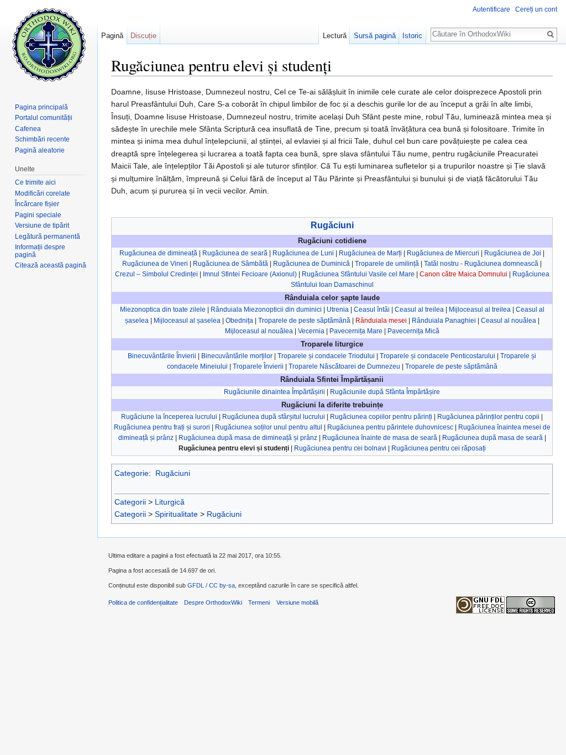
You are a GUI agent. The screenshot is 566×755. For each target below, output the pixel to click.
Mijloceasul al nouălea (259, 331)
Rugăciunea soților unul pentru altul (268, 427)
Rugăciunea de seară (235, 253)
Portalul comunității (43, 118)
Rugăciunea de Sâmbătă (230, 264)
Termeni (259, 602)
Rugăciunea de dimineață (158, 253)
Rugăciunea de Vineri (155, 264)
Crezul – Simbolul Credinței (156, 274)
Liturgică (170, 501)
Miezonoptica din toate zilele (163, 309)
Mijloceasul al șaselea (187, 320)
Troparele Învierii (258, 366)
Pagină (112, 36)
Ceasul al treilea (419, 309)
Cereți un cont (536, 9)
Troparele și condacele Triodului (326, 356)
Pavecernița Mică (413, 331)
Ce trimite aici (35, 182)
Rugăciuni (332, 225)
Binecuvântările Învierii (162, 356)
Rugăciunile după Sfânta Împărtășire (385, 392)
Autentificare (491, 9)
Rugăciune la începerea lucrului (169, 417)
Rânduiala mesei (381, 320)
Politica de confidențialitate (143, 602)
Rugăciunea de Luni (303, 253)
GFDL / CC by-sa (211, 585)
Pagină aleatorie (40, 150)
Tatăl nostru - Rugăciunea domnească (481, 264)
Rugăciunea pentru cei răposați (438, 448)
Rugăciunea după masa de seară (492, 438)
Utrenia (338, 309)
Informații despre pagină (40, 251)
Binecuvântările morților (236, 356)
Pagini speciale (38, 215)
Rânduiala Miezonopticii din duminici (266, 309)
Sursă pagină (375, 36)
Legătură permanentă (47, 236)
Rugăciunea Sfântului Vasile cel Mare (358, 274)
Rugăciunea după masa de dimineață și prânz (248, 438)
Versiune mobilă (297, 602)
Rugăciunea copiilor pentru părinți (381, 417)
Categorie (131, 473)
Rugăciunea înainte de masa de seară (379, 438)
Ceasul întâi (372, 309)
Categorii (130, 501)
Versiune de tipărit (42, 225)
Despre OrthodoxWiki (213, 602)
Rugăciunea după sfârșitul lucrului (273, 417)
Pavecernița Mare (355, 331)
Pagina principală (41, 107)
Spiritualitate (176, 514)
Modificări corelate (42, 193)
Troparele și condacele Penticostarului (437, 356)
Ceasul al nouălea (508, 320)
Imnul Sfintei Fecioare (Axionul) (250, 274)
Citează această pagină (50, 265)
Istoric (412, 36)
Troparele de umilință (387, 264)
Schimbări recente (42, 139)
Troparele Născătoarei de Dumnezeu (344, 366)
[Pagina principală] (48, 44)
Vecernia (311, 331)
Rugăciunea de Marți (370, 253)
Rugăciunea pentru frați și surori (162, 427)
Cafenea (28, 129)
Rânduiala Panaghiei (444, 320)
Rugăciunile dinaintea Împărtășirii (274, 392)
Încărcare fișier (37, 204)
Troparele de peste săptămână (304, 320)
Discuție (143, 36)
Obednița (239, 320)
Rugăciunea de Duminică (311, 264)
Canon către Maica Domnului (463, 274)
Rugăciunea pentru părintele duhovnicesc (390, 427)
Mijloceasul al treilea (480, 309)
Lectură (335, 36)
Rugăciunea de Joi (512, 253)
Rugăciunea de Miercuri (443, 253)
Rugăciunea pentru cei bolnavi (340, 448)
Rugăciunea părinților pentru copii (488, 417)
